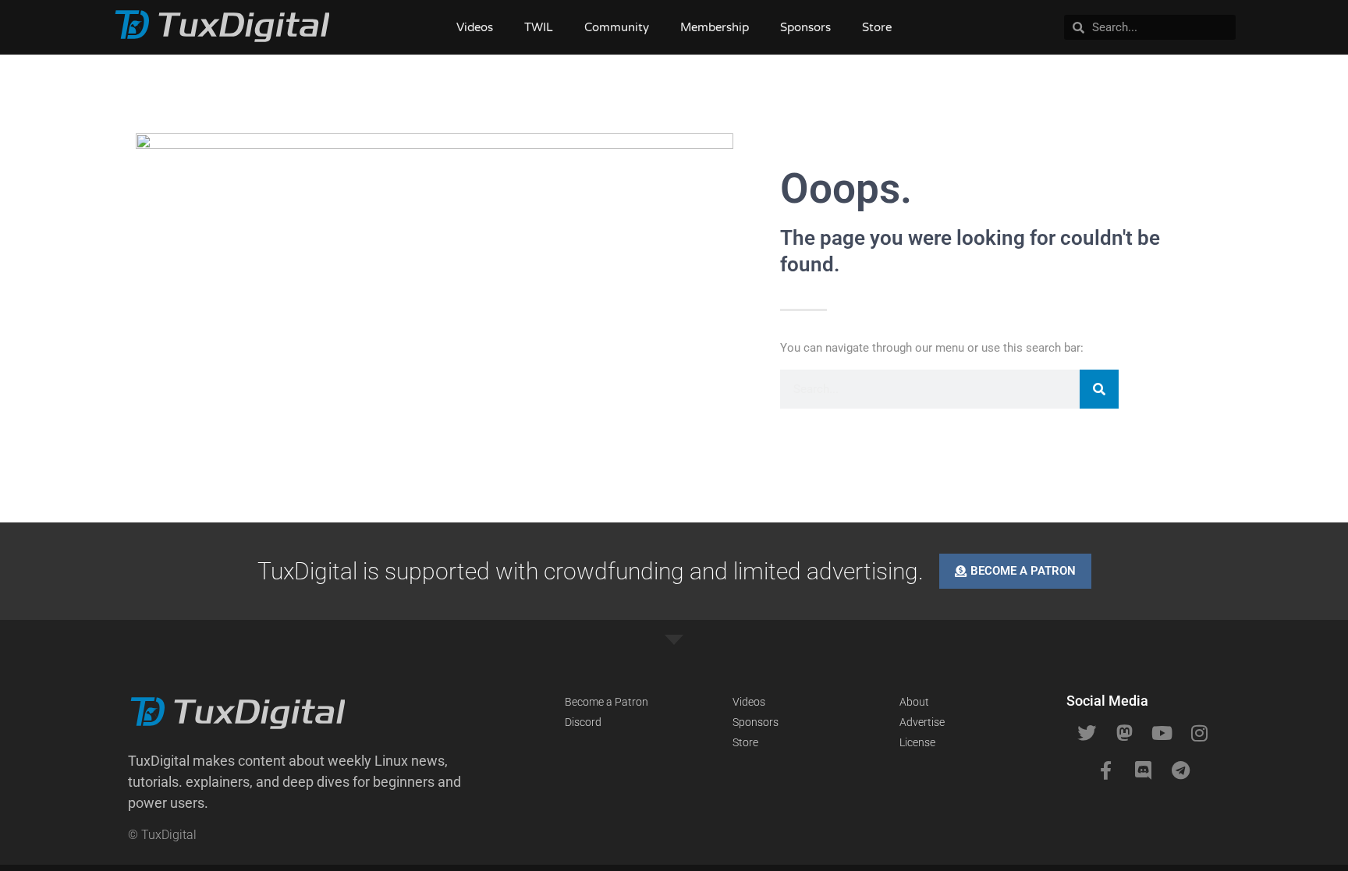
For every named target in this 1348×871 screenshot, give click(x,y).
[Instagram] (1199, 733)
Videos (474, 27)
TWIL (538, 27)
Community (616, 27)
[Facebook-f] (1105, 770)
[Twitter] (1086, 733)
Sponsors (805, 27)
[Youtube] (1161, 733)
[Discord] (1142, 770)
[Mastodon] (1124, 733)
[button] (307, 781)
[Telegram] (1180, 770)
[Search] (1099, 389)
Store (877, 27)
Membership (714, 27)
